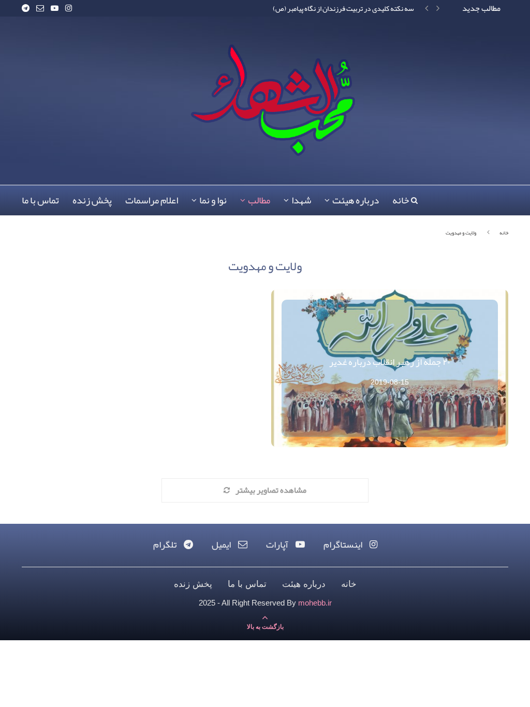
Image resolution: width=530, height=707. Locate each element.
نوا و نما (213, 200)
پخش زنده (92, 200)
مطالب (259, 200)
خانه (400, 200)
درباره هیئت (355, 200)
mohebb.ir (315, 602)
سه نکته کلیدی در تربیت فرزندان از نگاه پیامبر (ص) (343, 8)
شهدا (301, 200)
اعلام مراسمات (151, 200)
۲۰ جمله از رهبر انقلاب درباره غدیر (389, 361)
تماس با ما (40, 200)
